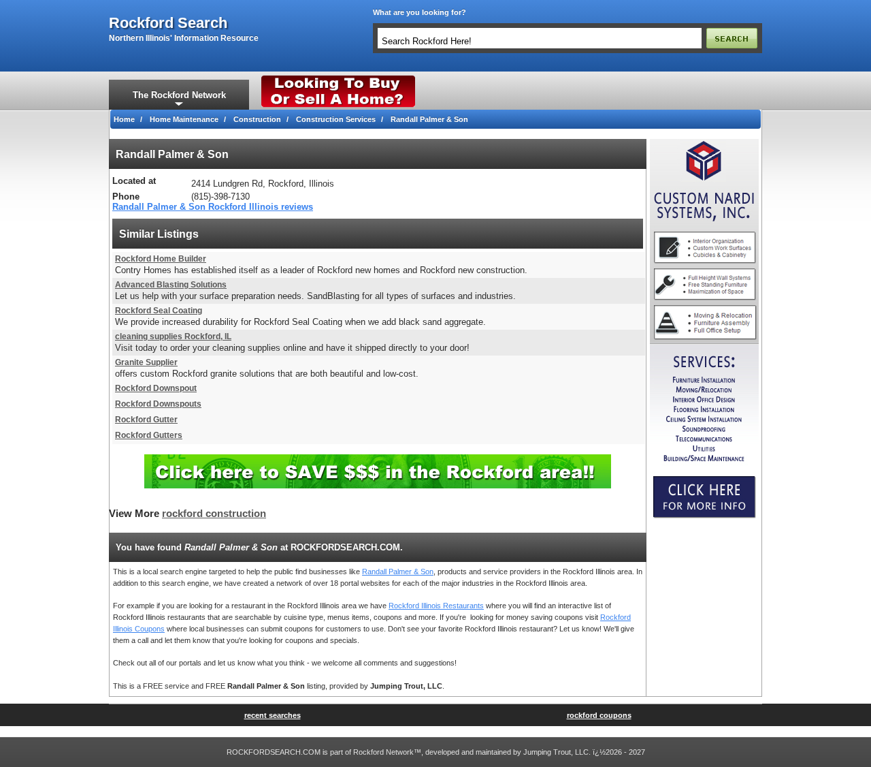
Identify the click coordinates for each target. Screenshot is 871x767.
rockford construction (214, 513)
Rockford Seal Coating (158, 310)
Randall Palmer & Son (397, 571)
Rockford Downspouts (158, 404)
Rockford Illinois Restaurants (436, 605)
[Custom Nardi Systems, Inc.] (704, 143)
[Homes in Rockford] (338, 78)
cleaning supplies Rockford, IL (173, 336)
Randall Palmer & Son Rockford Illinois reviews (212, 207)
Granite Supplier (146, 362)
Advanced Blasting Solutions (171, 284)
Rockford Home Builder (160, 259)
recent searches (272, 715)
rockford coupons (599, 715)
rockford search (168, 23)
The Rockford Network (179, 95)
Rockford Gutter (146, 419)
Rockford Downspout (156, 388)
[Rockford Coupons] (377, 459)
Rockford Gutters (148, 435)
